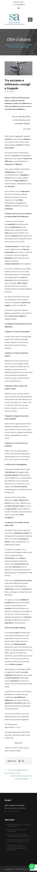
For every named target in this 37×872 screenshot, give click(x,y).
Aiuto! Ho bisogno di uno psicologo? (16, 830)
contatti (18, 727)
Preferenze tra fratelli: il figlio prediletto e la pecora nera (18, 840)
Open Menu (30, 20)
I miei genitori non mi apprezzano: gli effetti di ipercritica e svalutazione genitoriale (16, 847)
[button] (32, 866)
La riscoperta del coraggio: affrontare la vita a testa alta (18, 835)
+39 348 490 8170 (19, 4)
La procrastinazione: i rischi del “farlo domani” (19, 825)
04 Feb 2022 (10, 91)
